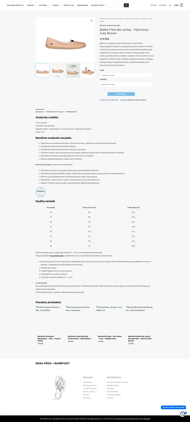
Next (94, 70)
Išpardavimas (82, 5)
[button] (91, 20)
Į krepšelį (121, 94)
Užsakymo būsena (89, 388)
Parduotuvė (69, 5)
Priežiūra (110, 398)
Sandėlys (103, 79)
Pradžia (102, 18)
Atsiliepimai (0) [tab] (71, 112)
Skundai (86, 395)
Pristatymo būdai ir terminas (117, 382)
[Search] (126, 5)
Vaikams (30, 5)
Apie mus (154, 5)
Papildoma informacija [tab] (54, 112)
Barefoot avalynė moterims (115, 18)
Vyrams (55, 5)
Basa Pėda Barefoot (15, 5)
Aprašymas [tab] (40, 112)
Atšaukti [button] (147, 419)
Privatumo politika (114, 395)
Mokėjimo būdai (113, 385)
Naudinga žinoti (98, 5)
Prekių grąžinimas (89, 385)
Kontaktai (163, 5)
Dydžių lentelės (112, 392)
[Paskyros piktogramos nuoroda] (186, 5)
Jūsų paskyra (88, 382)
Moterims (43, 5)
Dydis (102, 70)
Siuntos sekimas (89, 392)
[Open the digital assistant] (182, 413)
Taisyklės (110, 388)
